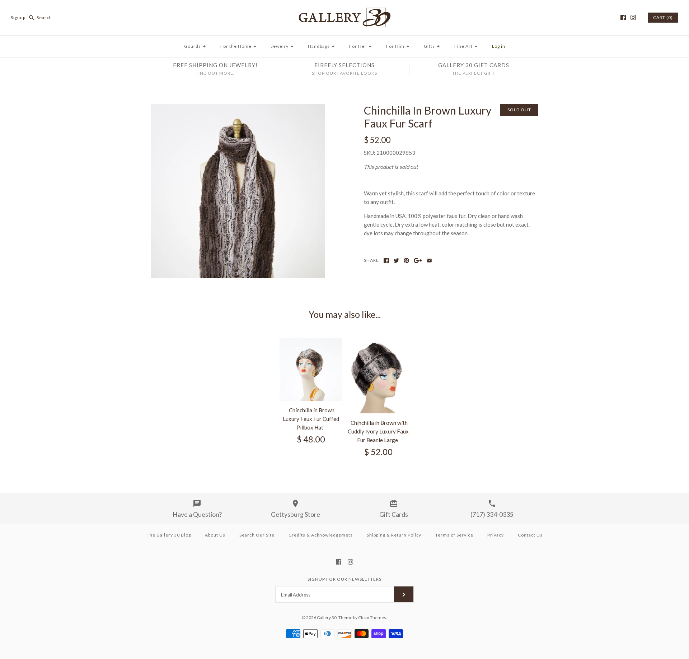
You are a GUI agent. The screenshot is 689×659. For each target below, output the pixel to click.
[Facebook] (623, 17)
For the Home (238, 46)
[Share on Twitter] (396, 260)
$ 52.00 (378, 452)
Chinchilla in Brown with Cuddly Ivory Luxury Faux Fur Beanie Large (378, 431)
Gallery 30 (327, 617)
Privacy (495, 535)
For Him (397, 46)
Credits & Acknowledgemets (321, 535)
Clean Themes (372, 617)
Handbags (321, 46)
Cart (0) (663, 17)
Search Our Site (257, 535)
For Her (360, 46)
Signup (18, 17)
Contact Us (530, 535)
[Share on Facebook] (386, 260)
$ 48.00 (311, 439)
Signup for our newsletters (344, 579)
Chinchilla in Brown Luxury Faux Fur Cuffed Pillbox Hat (311, 419)
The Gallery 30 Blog (169, 535)
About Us (215, 535)
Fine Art (466, 46)
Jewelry (282, 46)
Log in (498, 46)
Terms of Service (454, 535)
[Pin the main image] (406, 260)
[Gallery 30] (344, 11)
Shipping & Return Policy (394, 535)
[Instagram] (633, 17)
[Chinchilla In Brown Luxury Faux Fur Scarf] (238, 108)
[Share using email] (429, 260)
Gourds (195, 46)
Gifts (432, 46)
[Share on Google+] (418, 260)
